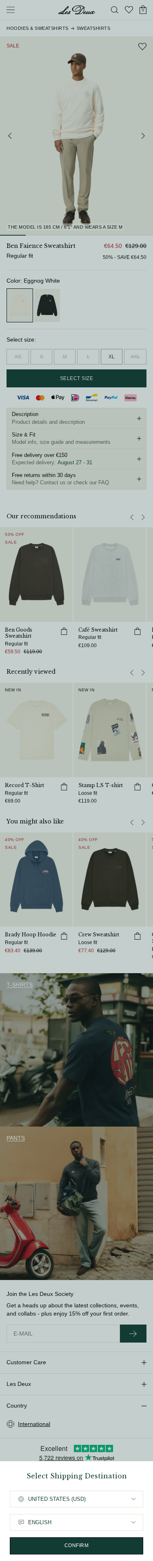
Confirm (76, 1545)
